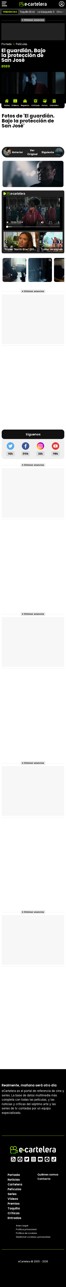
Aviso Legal (22, 1225)
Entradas (14, 1218)
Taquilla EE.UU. (27, 12)
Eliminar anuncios (34, 20)
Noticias (14, 1180)
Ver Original (32, 152)
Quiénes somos (47, 1174)
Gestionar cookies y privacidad (33, 1237)
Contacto (43, 1179)
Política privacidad (26, 1229)
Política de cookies (26, 1233)
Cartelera (15, 1184)
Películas (21, 44)
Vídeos (13, 1199)
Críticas (14, 1213)
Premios (14, 1204)
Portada (6, 44)
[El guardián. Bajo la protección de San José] (14, 270)
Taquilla (14, 1208)
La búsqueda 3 (46, 12)
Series (12, 1194)
